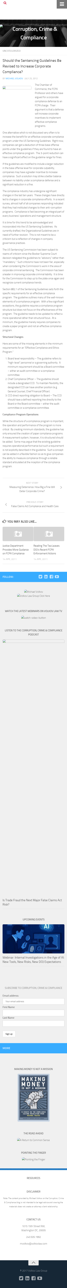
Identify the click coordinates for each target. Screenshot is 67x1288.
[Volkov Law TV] (57, 577)
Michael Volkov (14, 78)
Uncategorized (12, 50)
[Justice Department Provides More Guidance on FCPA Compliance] (18, 534)
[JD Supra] (62, 576)
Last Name (8, 1017)
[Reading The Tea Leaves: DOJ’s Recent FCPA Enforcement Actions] (49, 534)
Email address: (11, 995)
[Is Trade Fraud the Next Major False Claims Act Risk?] (33, 767)
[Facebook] (51, 577)
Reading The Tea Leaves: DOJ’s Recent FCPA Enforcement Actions (47, 549)
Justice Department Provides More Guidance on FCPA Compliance (16, 549)
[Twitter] (40, 577)
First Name (9, 1007)
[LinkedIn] (46, 577)
